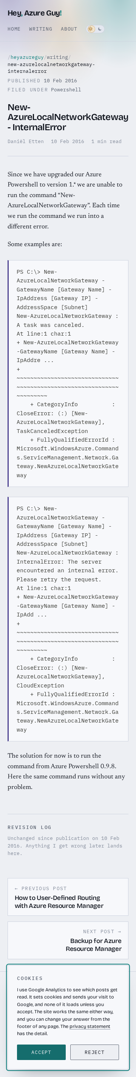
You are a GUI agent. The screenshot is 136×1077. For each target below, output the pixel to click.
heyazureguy (27, 57)
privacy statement (90, 1026)
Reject (95, 1052)
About (69, 29)
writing (57, 57)
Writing (40, 29)
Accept (41, 1052)
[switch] (95, 29)
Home (14, 29)
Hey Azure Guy (35, 12)
